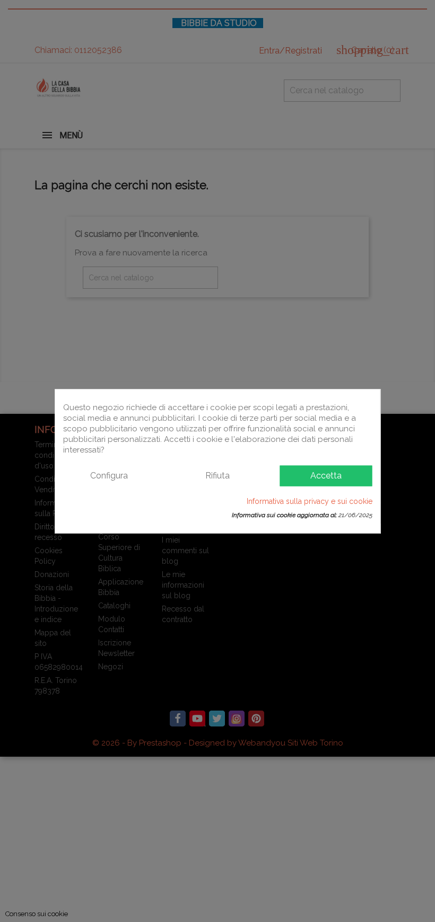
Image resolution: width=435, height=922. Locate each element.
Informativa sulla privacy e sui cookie (309, 501)
